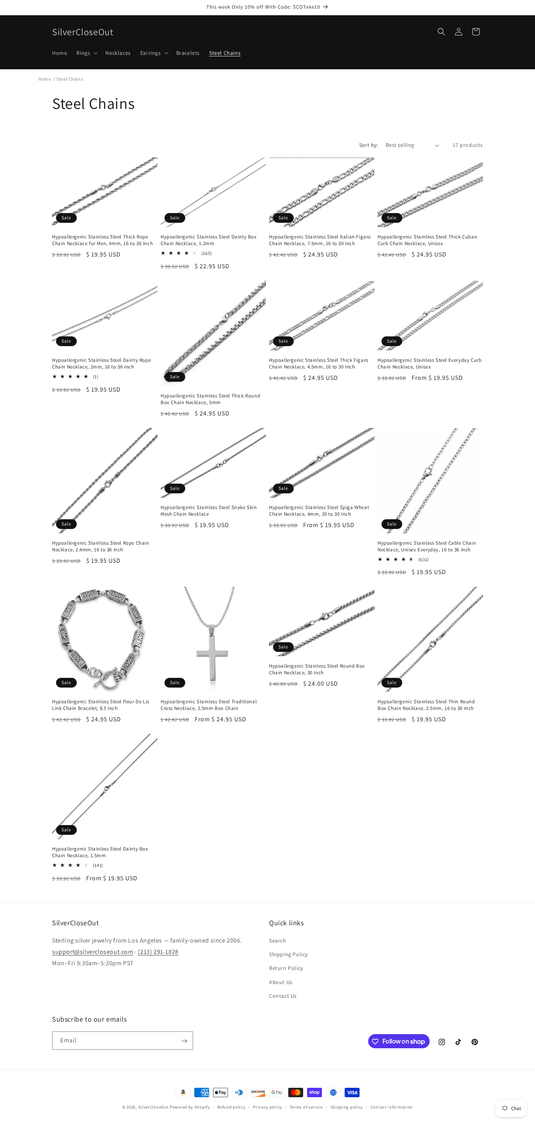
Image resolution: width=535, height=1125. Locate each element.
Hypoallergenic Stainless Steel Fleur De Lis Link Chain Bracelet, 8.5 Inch (100, 705)
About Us (281, 982)
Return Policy (286, 968)
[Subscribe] (184, 1041)
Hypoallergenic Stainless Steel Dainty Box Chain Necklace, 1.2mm (209, 240)
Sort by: (368, 144)
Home (44, 79)
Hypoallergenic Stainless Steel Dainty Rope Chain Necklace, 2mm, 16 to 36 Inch (101, 363)
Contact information (392, 1106)
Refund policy (231, 1106)
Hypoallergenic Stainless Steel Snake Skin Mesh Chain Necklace (209, 510)
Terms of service (306, 1106)
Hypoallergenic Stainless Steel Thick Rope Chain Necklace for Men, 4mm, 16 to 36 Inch (102, 240)
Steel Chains (69, 79)
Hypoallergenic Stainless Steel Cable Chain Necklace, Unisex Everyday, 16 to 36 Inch (427, 546)
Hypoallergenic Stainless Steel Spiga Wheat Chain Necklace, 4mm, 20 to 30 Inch (319, 510)
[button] (86, 53)
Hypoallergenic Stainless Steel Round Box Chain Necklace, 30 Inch (317, 669)
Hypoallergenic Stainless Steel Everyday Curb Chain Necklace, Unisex (429, 363)
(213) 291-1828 (158, 952)
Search (277, 940)
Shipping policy (347, 1106)
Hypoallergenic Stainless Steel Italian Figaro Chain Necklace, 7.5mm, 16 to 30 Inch (320, 240)
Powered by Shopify (190, 1107)
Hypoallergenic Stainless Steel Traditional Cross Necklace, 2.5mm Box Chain (209, 705)
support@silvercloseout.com (93, 952)
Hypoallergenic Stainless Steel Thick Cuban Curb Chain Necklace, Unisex (427, 240)
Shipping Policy (288, 954)
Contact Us (283, 995)
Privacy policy (267, 1106)
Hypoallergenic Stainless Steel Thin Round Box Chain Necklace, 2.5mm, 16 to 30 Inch (426, 705)
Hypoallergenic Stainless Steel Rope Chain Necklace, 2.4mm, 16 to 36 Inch (100, 546)
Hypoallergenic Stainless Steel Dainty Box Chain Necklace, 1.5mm (100, 852)
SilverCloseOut (153, 1107)
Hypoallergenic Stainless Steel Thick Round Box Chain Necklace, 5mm (210, 399)
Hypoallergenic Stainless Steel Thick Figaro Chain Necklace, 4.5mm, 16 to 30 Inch (319, 363)
